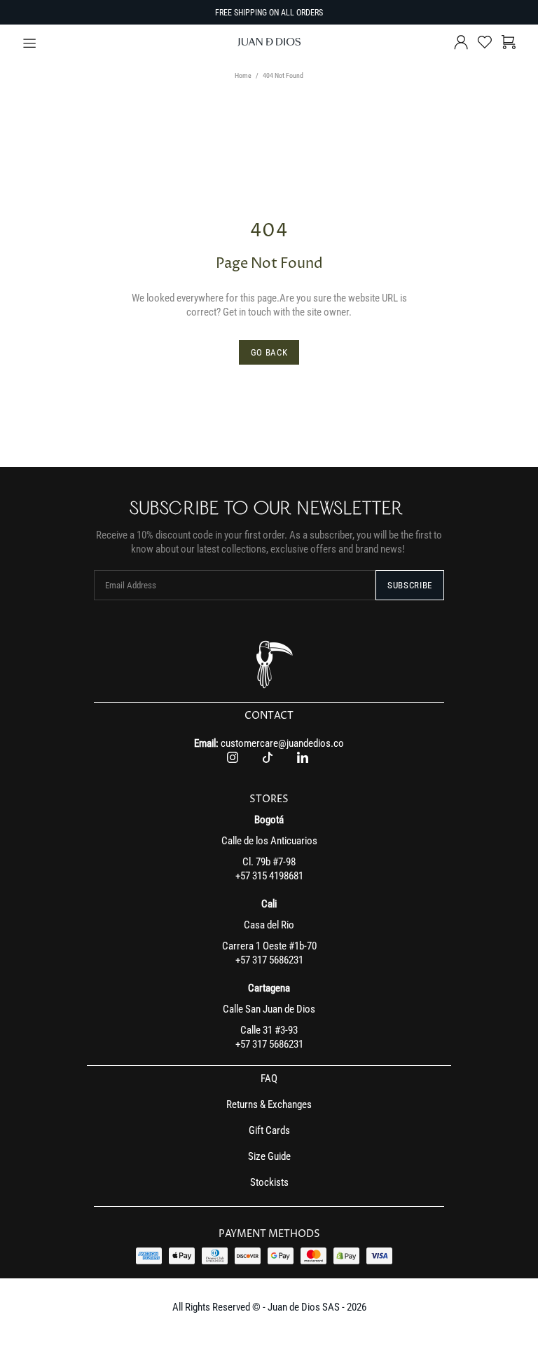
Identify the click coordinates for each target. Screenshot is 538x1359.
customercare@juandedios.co (282, 743)
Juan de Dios (269, 42)
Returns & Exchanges (269, 1104)
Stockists (269, 1182)
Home (243, 75)
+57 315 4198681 (269, 876)
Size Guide (269, 1156)
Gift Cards (269, 1130)
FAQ (269, 1078)
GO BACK (269, 352)
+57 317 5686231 (269, 960)
